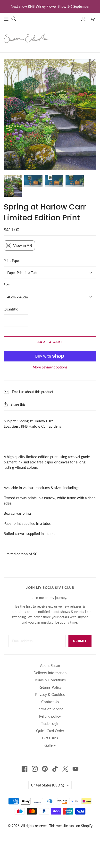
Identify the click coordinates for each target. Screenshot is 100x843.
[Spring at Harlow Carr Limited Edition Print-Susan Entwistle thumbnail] (13, 185)
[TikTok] (55, 769)
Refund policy (50, 716)
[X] (65, 769)
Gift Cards (50, 738)
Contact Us (50, 701)
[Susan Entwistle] (27, 38)
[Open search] (13, 18)
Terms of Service (50, 709)
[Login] (83, 19)
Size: (7, 285)
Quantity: (11, 309)
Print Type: (12, 261)
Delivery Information (50, 672)
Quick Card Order (50, 730)
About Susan (50, 665)
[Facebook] (24, 769)
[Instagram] (35, 769)
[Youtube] (75, 769)
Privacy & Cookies (50, 694)
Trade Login (50, 723)
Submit (80, 641)
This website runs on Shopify (70, 826)
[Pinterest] (45, 769)
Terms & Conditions (50, 680)
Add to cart (50, 341)
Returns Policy (50, 687)
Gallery (50, 745)
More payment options (50, 367)
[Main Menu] (6, 18)
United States (47, 785)
